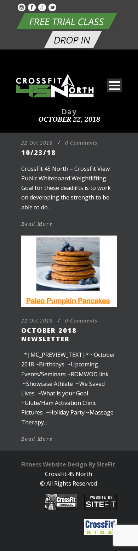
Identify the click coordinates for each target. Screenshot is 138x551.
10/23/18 (38, 152)
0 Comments (81, 143)
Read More (37, 224)
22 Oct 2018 (37, 143)
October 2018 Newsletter (49, 334)
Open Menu (114, 85)
